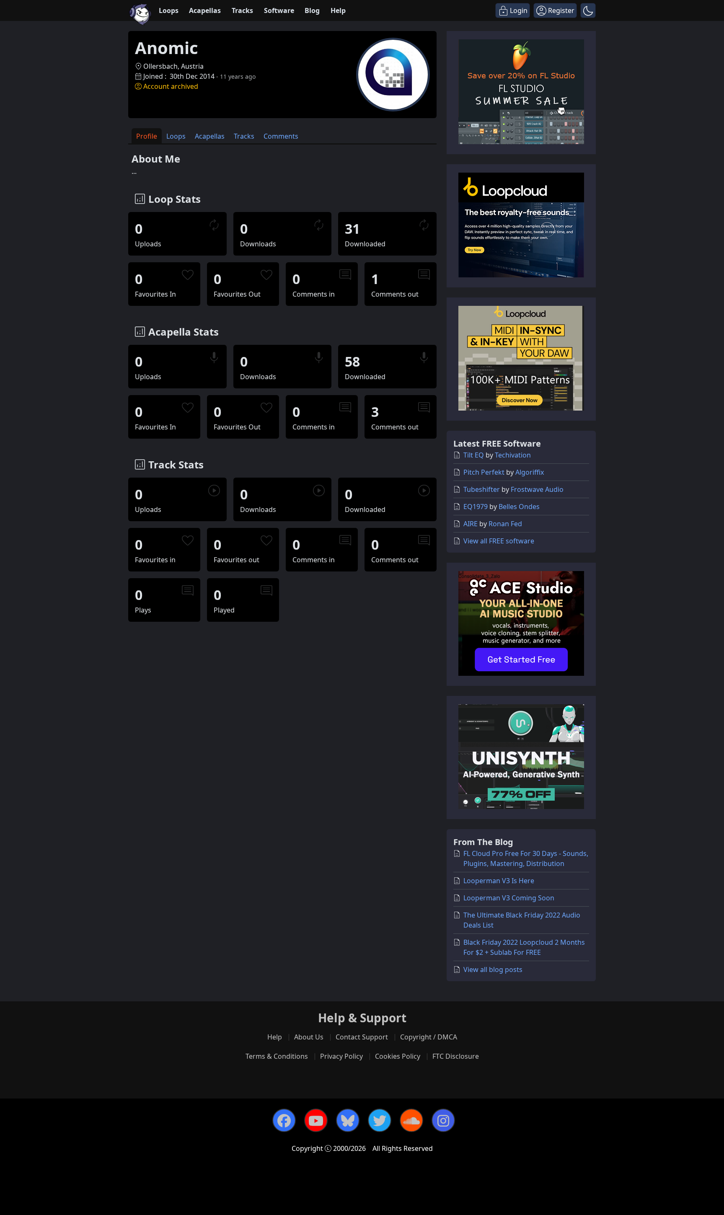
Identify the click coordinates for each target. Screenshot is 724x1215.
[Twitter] (379, 1120)
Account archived (170, 86)
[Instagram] (443, 1120)
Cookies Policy (397, 1056)
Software (279, 10)
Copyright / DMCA (428, 1037)
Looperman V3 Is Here (498, 880)
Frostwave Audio (537, 489)
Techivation (513, 455)
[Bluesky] (347, 1120)
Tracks (242, 10)
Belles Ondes (519, 506)
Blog (312, 10)
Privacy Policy (341, 1056)
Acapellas (205, 10)
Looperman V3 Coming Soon (508, 897)
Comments (281, 136)
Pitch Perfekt (483, 472)
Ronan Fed (505, 523)
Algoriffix (529, 472)
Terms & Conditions (277, 1056)
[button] (588, 10)
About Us (308, 1037)
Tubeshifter (481, 489)
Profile (146, 136)
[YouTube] (316, 1120)
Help (338, 10)
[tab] (147, 136)
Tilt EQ (473, 455)
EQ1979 (475, 506)
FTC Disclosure (455, 1056)
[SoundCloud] (411, 1120)
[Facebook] (284, 1120)
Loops (168, 10)
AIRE (470, 523)
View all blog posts (492, 969)
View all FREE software (498, 540)
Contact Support (362, 1037)
